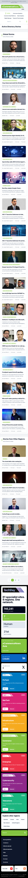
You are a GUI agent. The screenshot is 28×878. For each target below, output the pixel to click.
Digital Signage (7, 18)
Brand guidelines (7, 839)
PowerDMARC (21, 876)
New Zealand (7, 822)
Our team (5, 859)
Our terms (5, 862)
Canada (12, 819)
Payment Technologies (18, 18)
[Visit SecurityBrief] (10, 775)
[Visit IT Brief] (10, 756)
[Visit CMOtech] (10, 695)
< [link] (9, 580)
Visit (4, 688)
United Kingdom (16, 822)
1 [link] (12, 580)
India (17, 819)
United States (7, 826)
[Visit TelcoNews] (10, 796)
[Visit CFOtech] (10, 675)
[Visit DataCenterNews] (10, 715)
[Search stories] (25, 833)
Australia (6, 819)
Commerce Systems (17, 13)
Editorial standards (7, 849)
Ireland (22, 819)
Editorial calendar (7, 846)
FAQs (4, 852)
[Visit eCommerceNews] (10, 736)
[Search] (20, 21)
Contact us (5, 842)
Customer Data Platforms (10, 15)
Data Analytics (20, 15)
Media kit (12, 688)
